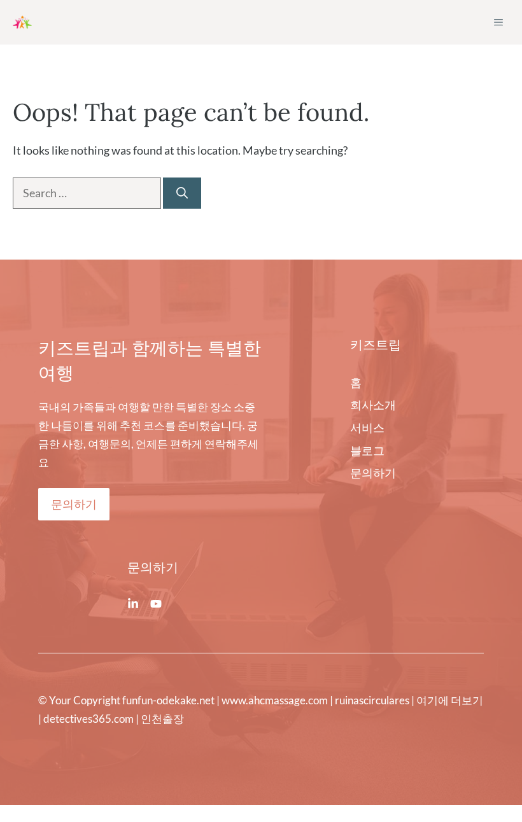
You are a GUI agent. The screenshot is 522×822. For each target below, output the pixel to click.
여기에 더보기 (449, 700)
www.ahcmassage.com (275, 700)
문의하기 (74, 504)
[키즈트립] (22, 22)
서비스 (367, 428)
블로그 (367, 450)
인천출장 (162, 718)
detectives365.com (88, 718)
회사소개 (373, 405)
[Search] (182, 193)
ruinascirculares (372, 700)
